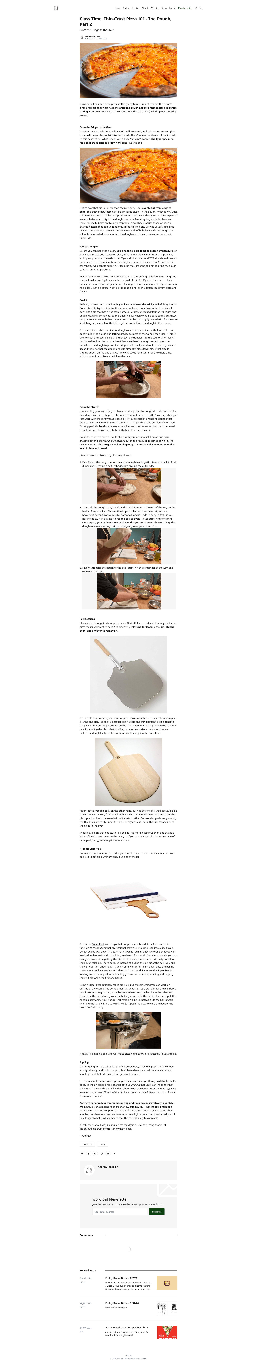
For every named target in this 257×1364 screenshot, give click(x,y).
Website (155, 8)
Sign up (128, 1355)
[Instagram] (196, 8)
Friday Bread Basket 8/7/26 (121, 1278)
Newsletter (87, 1144)
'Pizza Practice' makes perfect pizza (126, 1327)
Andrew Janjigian (92, 36)
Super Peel (98, 944)
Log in (172, 8)
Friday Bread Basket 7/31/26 (122, 1303)
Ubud (144, 1358)
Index (126, 8)
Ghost (138, 1358)
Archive (135, 8)
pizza (103, 1144)
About (145, 8)
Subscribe (156, 1211)
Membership (184, 8)
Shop (164, 8)
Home (117, 8)
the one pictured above (97, 721)
